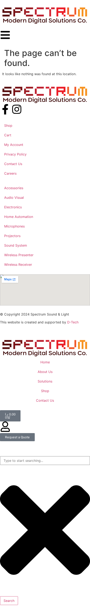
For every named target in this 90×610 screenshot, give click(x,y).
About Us (45, 372)
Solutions (45, 381)
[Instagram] (17, 109)
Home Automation (18, 217)
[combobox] (45, 460)
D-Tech (72, 322)
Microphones (14, 226)
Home (45, 362)
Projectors (12, 236)
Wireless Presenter (18, 255)
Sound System (15, 245)
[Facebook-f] (5, 109)
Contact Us (13, 164)
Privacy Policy (15, 154)
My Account (13, 145)
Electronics (13, 207)
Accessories (13, 188)
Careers (10, 173)
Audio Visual (14, 197)
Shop (8, 125)
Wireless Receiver (18, 264)
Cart (7, 135)
